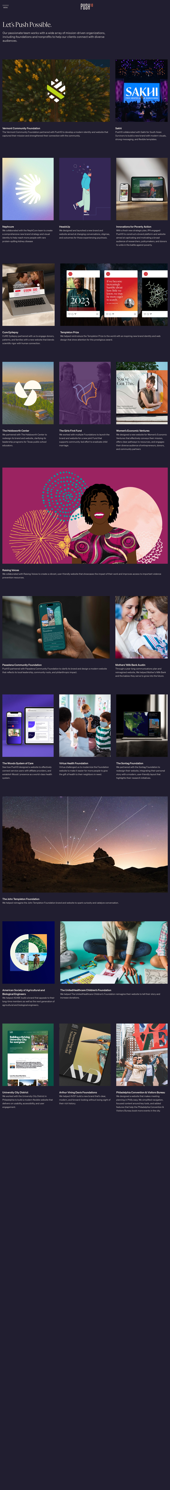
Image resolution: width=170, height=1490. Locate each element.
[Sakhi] (141, 100)
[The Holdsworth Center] (28, 406)
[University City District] (28, 1068)
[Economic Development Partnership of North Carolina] (141, 1302)
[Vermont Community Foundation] (56, 100)
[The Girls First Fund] (85, 406)
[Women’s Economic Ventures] (142, 406)
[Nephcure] (28, 202)
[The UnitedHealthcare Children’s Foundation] (114, 964)
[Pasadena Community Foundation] (56, 637)
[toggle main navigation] (5, 7)
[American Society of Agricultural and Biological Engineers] (28, 964)
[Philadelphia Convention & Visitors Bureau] (142, 1068)
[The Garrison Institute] (85, 1185)
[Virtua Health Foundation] (85, 737)
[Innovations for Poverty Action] (142, 202)
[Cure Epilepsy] (28, 304)
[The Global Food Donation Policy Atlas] (85, 1419)
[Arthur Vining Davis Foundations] (85, 1068)
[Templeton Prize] (114, 304)
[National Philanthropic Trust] (56, 1302)
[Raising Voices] (85, 523)
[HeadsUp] (85, 202)
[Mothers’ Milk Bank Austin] (141, 637)
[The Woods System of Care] (28, 737)
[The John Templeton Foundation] (85, 850)
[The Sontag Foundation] (142, 737)
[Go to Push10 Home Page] (85, 7)
